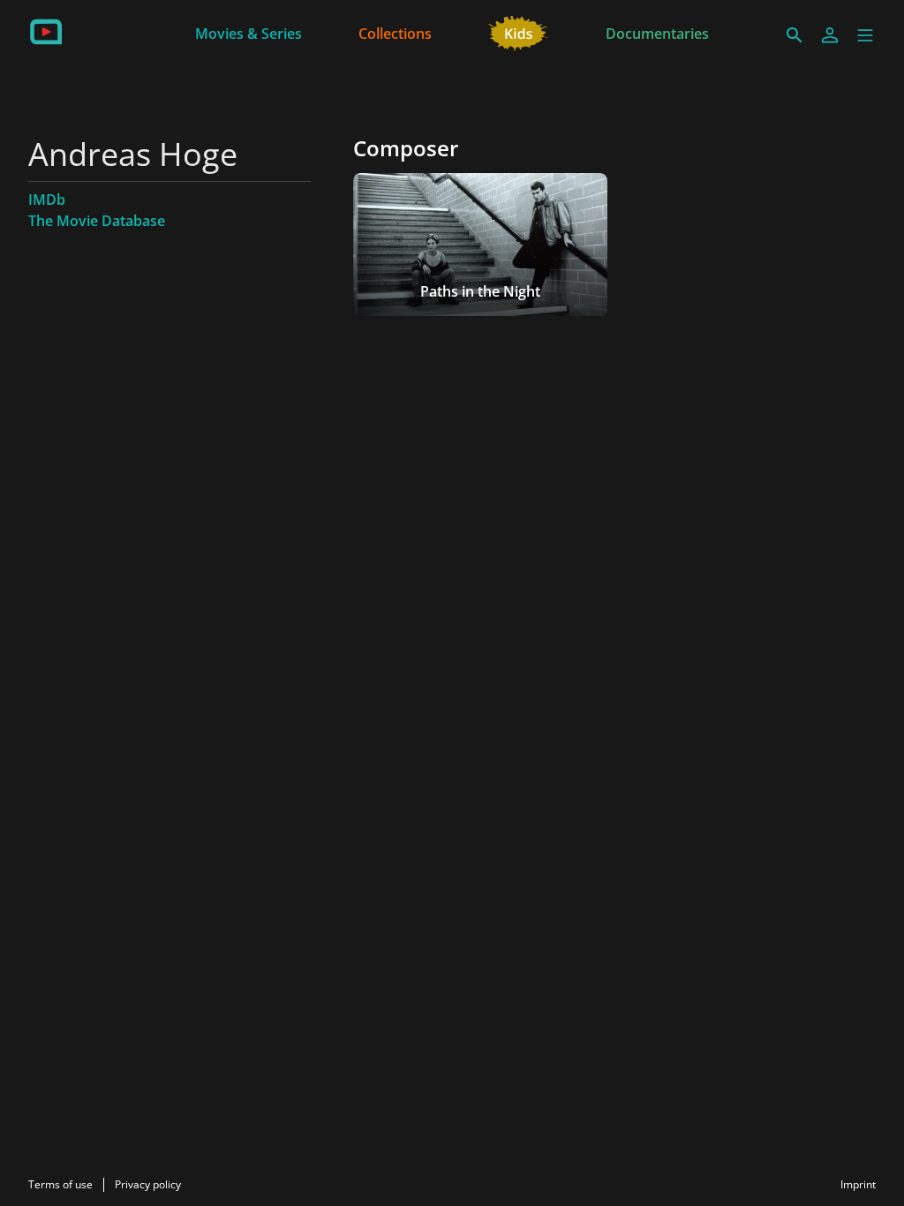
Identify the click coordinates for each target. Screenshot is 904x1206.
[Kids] (518, 32)
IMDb (46, 199)
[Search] (794, 35)
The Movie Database (96, 220)
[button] (865, 35)
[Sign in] (830, 35)
